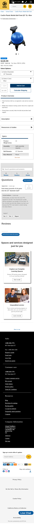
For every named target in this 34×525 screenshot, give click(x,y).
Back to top (17, 329)
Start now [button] (16, 279)
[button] (29, 187)
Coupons (7, 414)
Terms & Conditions (11, 389)
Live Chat (8, 358)
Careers (7, 438)
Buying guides (9, 406)
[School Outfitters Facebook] (4, 471)
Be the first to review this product (11, 235)
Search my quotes (10, 361)
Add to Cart (21, 85)
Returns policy (9, 386)
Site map (7, 441)
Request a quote (9, 352)
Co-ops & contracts (10, 408)
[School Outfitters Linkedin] (9, 471)
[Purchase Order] (22, 464)
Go (29, 457)
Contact (12, 378)
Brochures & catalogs (11, 403)
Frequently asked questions (13, 411)
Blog (6, 400)
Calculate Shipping (20, 90)
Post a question (27, 180)
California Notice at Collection (17, 508)
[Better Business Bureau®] (30, 471)
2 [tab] (18, 54)
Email (8, 355)
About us (7, 435)
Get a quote (17, 1)
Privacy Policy (17, 479)
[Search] (25, 6)
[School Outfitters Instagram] (6, 472)
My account (8, 381)
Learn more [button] (16, 315)
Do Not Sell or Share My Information (17, 489)
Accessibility (17, 517)
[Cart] (30, 6)
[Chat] (23, 1)
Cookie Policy (17, 498)
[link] (5, 165)
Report (17, 216)
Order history (9, 384)
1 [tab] (16, 54)
